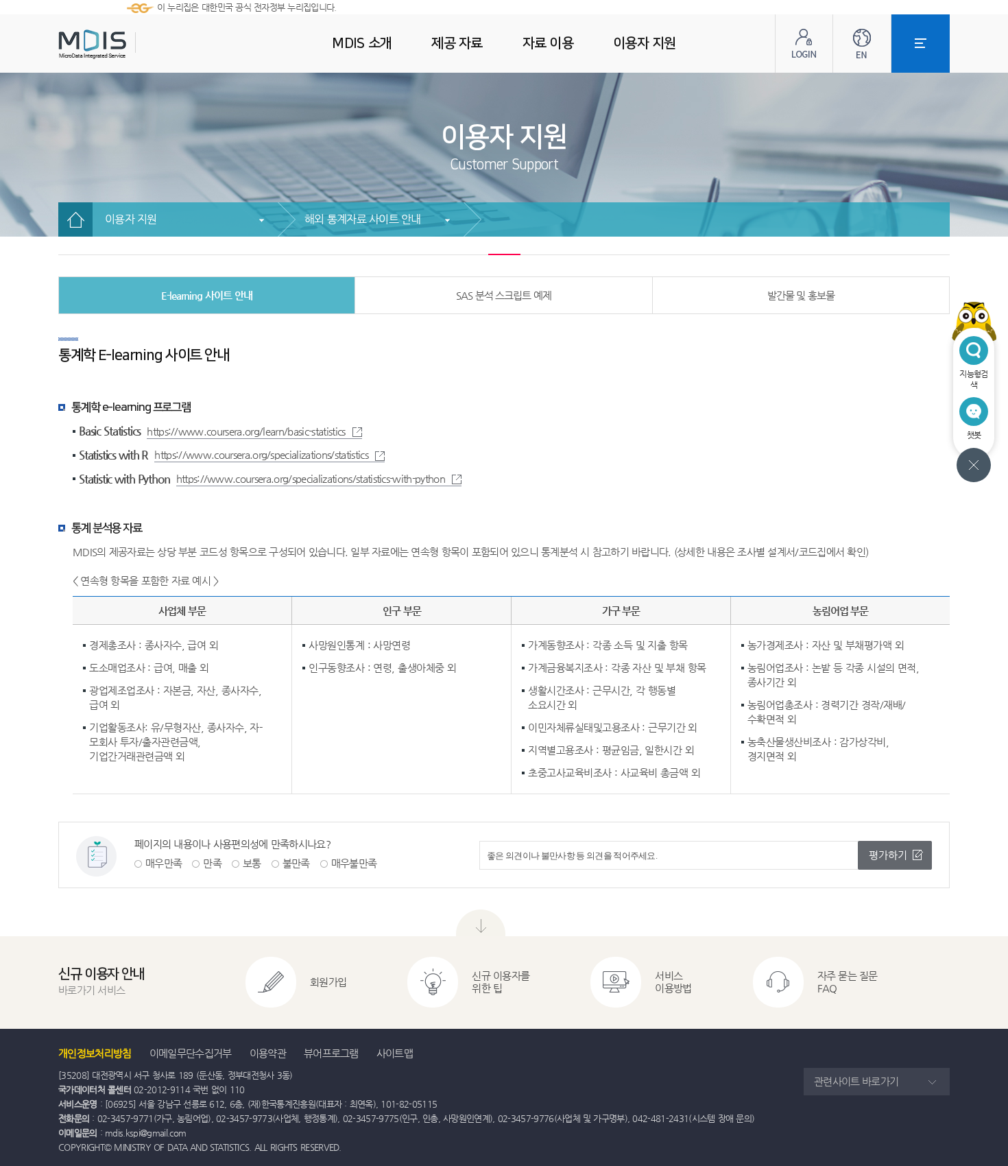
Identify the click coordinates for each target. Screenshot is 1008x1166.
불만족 (296, 863)
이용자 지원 (131, 219)
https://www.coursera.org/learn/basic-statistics (246, 431)
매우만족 (163, 863)
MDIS (126, 44)
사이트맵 (394, 1053)
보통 (252, 863)
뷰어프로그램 (331, 1053)
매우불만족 (354, 863)
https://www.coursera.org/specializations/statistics (261, 454)
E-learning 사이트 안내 (206, 295)
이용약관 (268, 1053)
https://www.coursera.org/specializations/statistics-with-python (310, 478)
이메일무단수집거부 (190, 1053)
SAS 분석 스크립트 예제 (503, 295)
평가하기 (888, 855)
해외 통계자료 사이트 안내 (362, 219)
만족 (212, 863)
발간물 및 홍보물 (801, 295)
